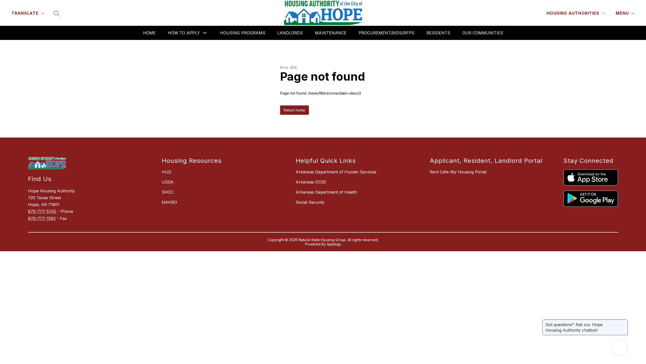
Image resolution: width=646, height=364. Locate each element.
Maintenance (330, 32)
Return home (294, 110)
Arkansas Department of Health (326, 192)
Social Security (310, 202)
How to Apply (184, 32)
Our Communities (482, 32)
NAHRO (169, 202)
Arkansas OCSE (311, 182)
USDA (168, 182)
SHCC (167, 192)
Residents (438, 32)
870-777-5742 (42, 211)
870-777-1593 (42, 218)
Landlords (290, 32)
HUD (166, 171)
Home (149, 32)
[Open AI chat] (619, 347)
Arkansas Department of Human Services (336, 171)
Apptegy (334, 244)
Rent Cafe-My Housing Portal (458, 171)
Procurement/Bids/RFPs (386, 32)
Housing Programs (242, 32)
